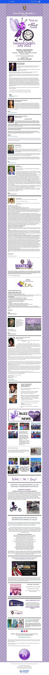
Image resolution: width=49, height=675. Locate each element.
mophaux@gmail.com (23, 668)
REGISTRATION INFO (33, 580)
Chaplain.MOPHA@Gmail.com (13, 380)
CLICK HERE (28, 619)
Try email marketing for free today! (24, 673)
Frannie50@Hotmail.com (12, 162)
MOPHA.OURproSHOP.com (24, 637)
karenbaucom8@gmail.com (12, 112)
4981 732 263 (28, 59)
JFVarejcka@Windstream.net (15, 275)
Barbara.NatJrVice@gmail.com (13, 136)
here (39, 401)
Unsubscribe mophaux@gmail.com (24, 665)
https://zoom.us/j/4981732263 (27, 55)
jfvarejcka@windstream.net (12, 313)
